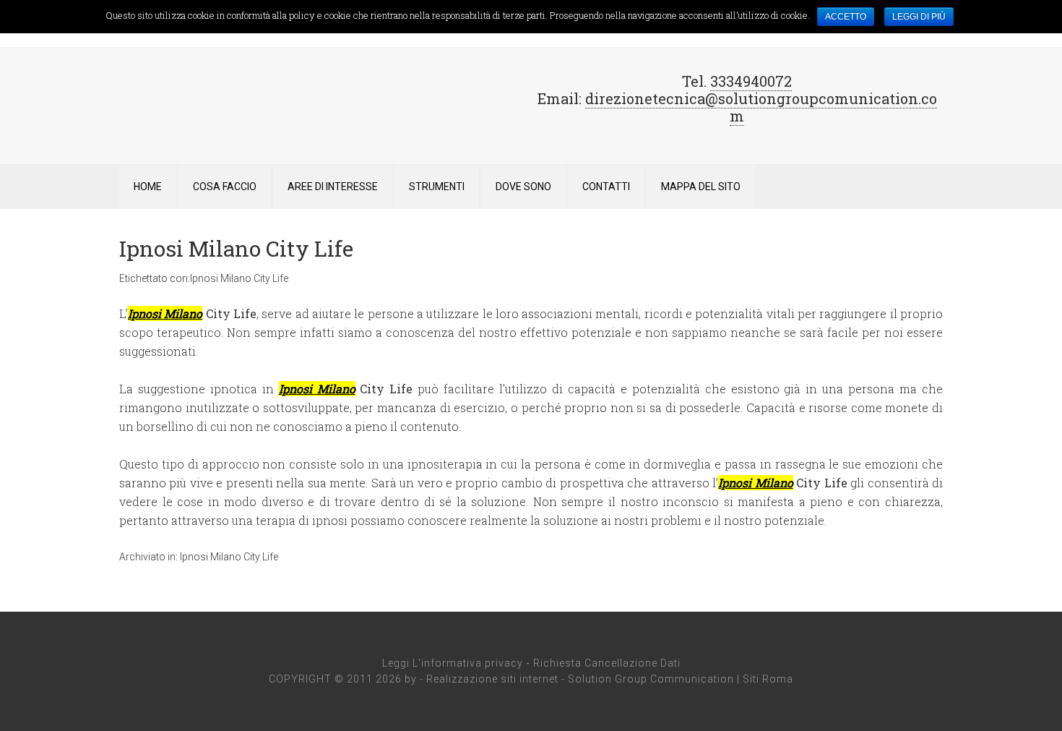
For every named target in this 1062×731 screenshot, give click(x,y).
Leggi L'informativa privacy (452, 663)
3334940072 (751, 81)
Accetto (845, 17)
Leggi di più (919, 17)
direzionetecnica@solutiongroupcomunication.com (761, 107)
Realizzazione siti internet (492, 679)
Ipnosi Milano (165, 313)
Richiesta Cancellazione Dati (607, 663)
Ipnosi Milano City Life (236, 248)
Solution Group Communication (651, 679)
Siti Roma (768, 679)
